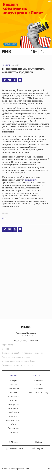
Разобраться (13, 412)
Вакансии (38, 389)
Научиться (13, 432)
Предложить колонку (38, 393)
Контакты (38, 381)
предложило (31, 179)
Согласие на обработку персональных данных (23, 353)
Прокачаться (13, 397)
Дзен (39, 442)
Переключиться (13, 420)
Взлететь (13, 416)
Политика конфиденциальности (16, 357)
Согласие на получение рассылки (17, 365)
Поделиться (13, 428)
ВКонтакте (16, 442)
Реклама (39, 385)
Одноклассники (15, 449)
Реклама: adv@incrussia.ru (26, 333)
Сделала (13, 385)
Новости (6, 65)
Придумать (13, 408)
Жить (13, 424)
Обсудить (13, 381)
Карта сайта (7, 345)
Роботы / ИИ (13, 389)
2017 (4, 218)
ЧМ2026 (13, 393)
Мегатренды (13, 404)
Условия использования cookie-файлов (19, 361)
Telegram (39, 449)
